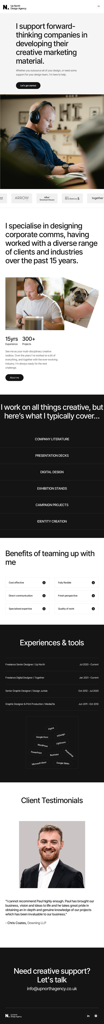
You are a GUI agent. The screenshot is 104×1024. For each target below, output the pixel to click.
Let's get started (28, 85)
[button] (98, 6)
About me (14, 377)
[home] (14, 7)
